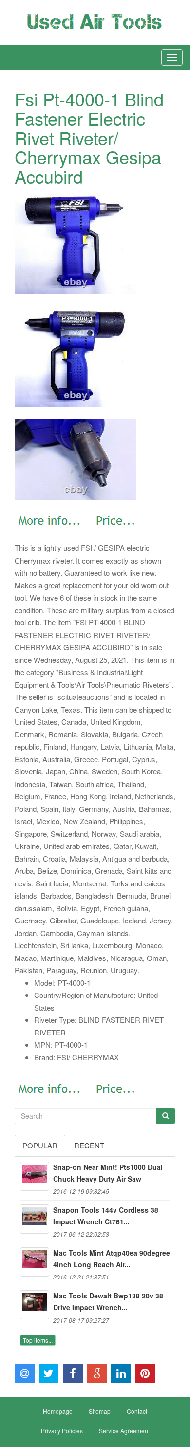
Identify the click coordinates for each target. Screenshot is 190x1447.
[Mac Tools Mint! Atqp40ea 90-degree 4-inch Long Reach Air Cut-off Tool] (34, 1262)
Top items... (38, 1340)
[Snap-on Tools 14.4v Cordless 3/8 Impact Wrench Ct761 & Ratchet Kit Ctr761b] (34, 1219)
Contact (137, 1411)
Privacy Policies (62, 1431)
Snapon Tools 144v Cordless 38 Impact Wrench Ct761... (105, 1215)
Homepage (58, 1411)
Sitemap (100, 1411)
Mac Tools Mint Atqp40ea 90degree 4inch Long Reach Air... (111, 1258)
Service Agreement (124, 1431)
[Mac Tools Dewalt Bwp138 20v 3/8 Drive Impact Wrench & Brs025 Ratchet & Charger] (34, 1304)
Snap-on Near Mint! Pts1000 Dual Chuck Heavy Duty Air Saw (108, 1173)
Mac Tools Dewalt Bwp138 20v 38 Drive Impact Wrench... (108, 1301)
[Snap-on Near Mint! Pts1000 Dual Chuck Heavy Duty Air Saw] (34, 1176)
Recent (89, 1145)
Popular (39, 1145)
